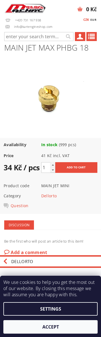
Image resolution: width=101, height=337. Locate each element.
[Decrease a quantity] (52, 170)
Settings (50, 309)
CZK (86, 19)
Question (20, 205)
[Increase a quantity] (52, 165)
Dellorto (49, 195)
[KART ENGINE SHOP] (25, 7)
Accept (50, 327)
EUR (93, 20)
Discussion (19, 225)
